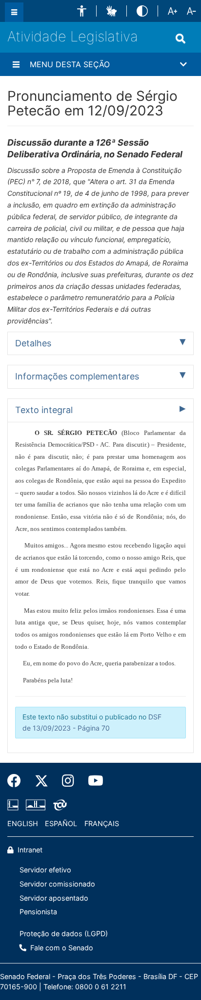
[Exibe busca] (180, 38)
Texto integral (44, 410)
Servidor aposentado (54, 898)
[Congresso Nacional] (35, 805)
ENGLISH (22, 823)
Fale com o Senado (60, 947)
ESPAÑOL (61, 823)
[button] (81, 11)
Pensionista (38, 911)
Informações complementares (77, 376)
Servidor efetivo (45, 870)
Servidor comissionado (57, 884)
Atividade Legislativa (72, 36)
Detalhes (33, 343)
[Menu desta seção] (16, 64)
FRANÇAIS (101, 823)
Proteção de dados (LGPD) (64, 933)
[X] (41, 781)
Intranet (29, 850)
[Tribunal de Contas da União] (58, 805)
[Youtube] (92, 781)
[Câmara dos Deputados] (14, 805)
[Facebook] (17, 781)
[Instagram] (68, 781)
